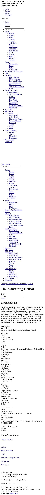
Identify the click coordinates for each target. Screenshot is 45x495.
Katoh (11, 56)
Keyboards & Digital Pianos (10, 458)
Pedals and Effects (11, 90)
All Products (5, 465)
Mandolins (12, 136)
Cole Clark (12, 43)
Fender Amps (13, 64)
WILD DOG (13, 104)
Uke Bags (12, 123)
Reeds (11, 128)
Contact (7, 11)
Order (3, 298)
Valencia (12, 60)
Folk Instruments (10, 130)
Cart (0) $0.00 (5, 164)
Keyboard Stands (15, 121)
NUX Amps (13, 69)
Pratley (11, 45)
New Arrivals (13, 50)
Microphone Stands (15, 119)
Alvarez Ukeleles (15, 83)
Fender (11, 33)
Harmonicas (13, 138)
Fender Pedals (14, 92)
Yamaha (12, 41)
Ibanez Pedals (13, 102)
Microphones (9, 140)
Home (7, 9)
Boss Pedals (13, 100)
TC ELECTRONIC (15, 94)
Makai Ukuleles (14, 79)
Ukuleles (8, 75)
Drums (7, 73)
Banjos (11, 132)
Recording (8, 109)
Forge (11, 88)
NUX (11, 96)
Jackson (11, 39)
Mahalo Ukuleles (15, 85)
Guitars (7, 31)
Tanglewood (13, 47)
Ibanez (11, 37)
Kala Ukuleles (14, 77)
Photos (7, 13)
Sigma (11, 52)
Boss (10, 68)
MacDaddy (13, 107)
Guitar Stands (13, 117)
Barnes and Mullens (15, 81)
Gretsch (11, 35)
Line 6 (11, 66)
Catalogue (8, 15)
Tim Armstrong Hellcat (25, 284)
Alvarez (11, 54)
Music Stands (13, 115)
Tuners (11, 125)
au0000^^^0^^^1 (6, 439)
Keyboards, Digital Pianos (13, 71)
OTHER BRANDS (15, 106)
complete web (13, 493)
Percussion (8, 142)
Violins (11, 134)
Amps (7, 62)
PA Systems (9, 111)
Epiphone (12, 58)
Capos (11, 126)
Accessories (9, 113)
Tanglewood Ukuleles (16, 87)
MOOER (12, 98)
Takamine (12, 49)
